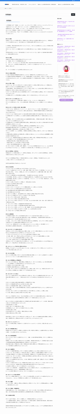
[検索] (74, 0)
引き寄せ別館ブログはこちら (66, 99)
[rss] (73, 0)
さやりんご (66, 47)
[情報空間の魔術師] (7, 4)
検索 (73, 14)
